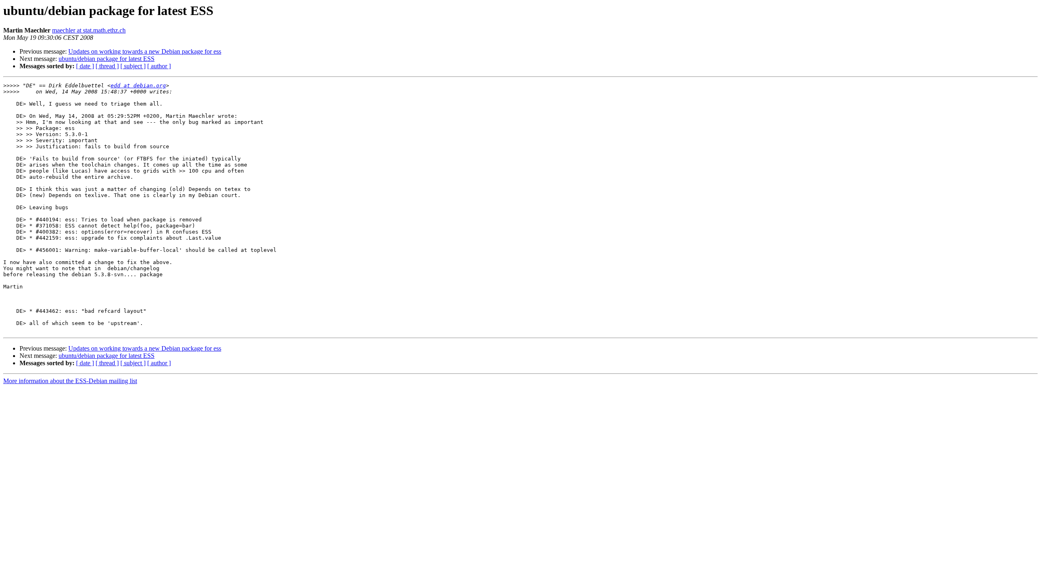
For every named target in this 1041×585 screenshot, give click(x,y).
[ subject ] (133, 66)
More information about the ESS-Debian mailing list (70, 380)
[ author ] (159, 66)
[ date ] (85, 66)
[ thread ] (107, 66)
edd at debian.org (138, 85)
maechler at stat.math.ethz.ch (89, 30)
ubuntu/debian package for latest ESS (107, 58)
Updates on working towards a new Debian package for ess (144, 51)
